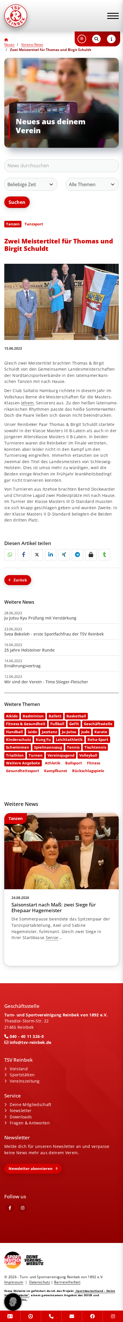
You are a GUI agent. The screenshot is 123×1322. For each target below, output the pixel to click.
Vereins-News (32, 44)
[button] (10, 554)
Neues (9, 44)
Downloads (21, 1117)
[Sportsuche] (31, 1316)
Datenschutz (39, 1282)
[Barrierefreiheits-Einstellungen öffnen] (82, 39)
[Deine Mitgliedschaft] (10, 1316)
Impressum (13, 1282)
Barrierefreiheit (67, 1282)
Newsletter (20, 1110)
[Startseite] (30, 15)
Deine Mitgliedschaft (30, 1104)
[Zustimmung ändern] (12, 1302)
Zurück (20, 580)
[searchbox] (61, 165)
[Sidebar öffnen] (111, 39)
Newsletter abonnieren (31, 1168)
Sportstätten (22, 1074)
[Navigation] (111, 16)
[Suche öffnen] (96, 39)
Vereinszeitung (24, 1081)
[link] (61, 889)
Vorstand (19, 1068)
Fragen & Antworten (30, 1123)
